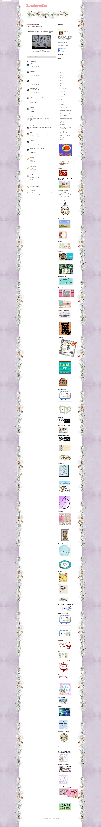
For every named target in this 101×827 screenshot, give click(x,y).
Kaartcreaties (37, 6)
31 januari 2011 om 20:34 (34, 162)
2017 (61, 77)
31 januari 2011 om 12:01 (34, 103)
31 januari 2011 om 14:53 (34, 122)
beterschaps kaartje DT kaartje (66, 118)
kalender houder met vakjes (65, 125)
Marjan (31, 96)
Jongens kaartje (63, 108)
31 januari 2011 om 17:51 (34, 144)
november (63, 89)
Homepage (42, 192)
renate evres (32, 166)
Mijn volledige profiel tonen (63, 42)
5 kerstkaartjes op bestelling (65, 110)
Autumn (31, 140)
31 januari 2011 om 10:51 (34, 92)
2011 (61, 86)
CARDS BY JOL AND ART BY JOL (36, 148)
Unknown (31, 184)
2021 (61, 74)
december (63, 88)
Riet (30, 174)
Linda (66, 31)
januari (62, 105)
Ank (30, 116)
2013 (61, 83)
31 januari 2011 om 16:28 (34, 128)
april (61, 101)
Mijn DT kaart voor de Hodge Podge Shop (65, 128)
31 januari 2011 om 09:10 (34, 66)
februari (62, 104)
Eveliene (31, 107)
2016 (61, 78)
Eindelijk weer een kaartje (65, 135)
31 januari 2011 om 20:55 (34, 170)
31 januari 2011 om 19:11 (34, 153)
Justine (31, 157)
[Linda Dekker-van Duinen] (59, 50)
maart (62, 102)
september (63, 93)
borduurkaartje (63, 122)
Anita (31, 63)
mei (61, 99)
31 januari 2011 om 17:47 (34, 136)
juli (61, 96)
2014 (61, 82)
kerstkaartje (62, 124)
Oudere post (53, 192)
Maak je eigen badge (61, 51)
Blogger (58, 818)
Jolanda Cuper (33, 88)
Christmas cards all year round (38, 51)
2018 (61, 75)
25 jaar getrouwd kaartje (64, 115)
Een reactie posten (32, 190)
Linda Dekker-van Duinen (62, 48)
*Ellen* (31, 125)
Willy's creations (33, 79)
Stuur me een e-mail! (62, 55)
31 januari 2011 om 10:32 (34, 84)
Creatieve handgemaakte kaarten (36, 70)
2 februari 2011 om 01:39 (34, 187)
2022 (61, 72)
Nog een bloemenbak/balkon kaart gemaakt (65, 131)
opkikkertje (62, 112)
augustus (62, 94)
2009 (61, 139)
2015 (61, 80)
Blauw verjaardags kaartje (65, 113)
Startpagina (29, 20)
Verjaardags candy (63, 107)
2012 (61, 85)
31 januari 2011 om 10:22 (34, 75)
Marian (31, 132)
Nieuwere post (30, 192)
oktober (62, 91)
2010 (61, 137)
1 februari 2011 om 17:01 (34, 181)
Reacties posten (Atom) (37, 194)
